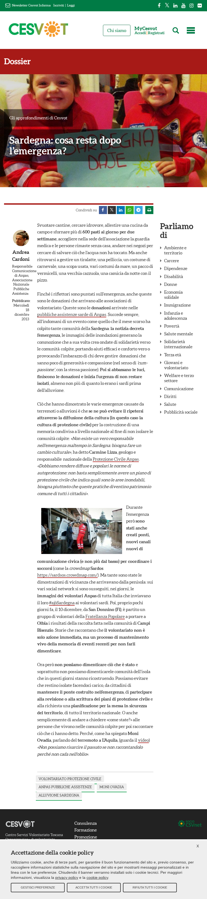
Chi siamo (116, 30)
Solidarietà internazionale (178, 344)
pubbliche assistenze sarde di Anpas (71, 314)
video (143, 740)
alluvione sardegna (59, 795)
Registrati (156, 33)
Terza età (172, 354)
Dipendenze (175, 268)
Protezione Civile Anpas (116, 459)
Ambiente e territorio (175, 250)
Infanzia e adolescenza (175, 316)
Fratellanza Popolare (105, 616)
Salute (170, 404)
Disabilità (173, 276)
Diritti (170, 396)
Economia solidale (173, 295)
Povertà (171, 326)
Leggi (71, 5)
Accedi (140, 33)
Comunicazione (179, 388)
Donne (170, 284)
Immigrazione (177, 305)
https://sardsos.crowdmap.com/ (67, 575)
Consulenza (85, 823)
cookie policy (97, 877)
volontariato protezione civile (70, 779)
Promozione (85, 836)
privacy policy (66, 877)
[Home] (38, 31)
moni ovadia (111, 787)
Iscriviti (58, 5)
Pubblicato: (20, 301)
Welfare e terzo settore (179, 378)
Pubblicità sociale (181, 412)
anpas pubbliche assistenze (65, 787)
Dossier (17, 61)
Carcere (171, 260)
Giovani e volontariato (176, 365)
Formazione (85, 829)
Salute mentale (178, 333)
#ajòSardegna (62, 602)
